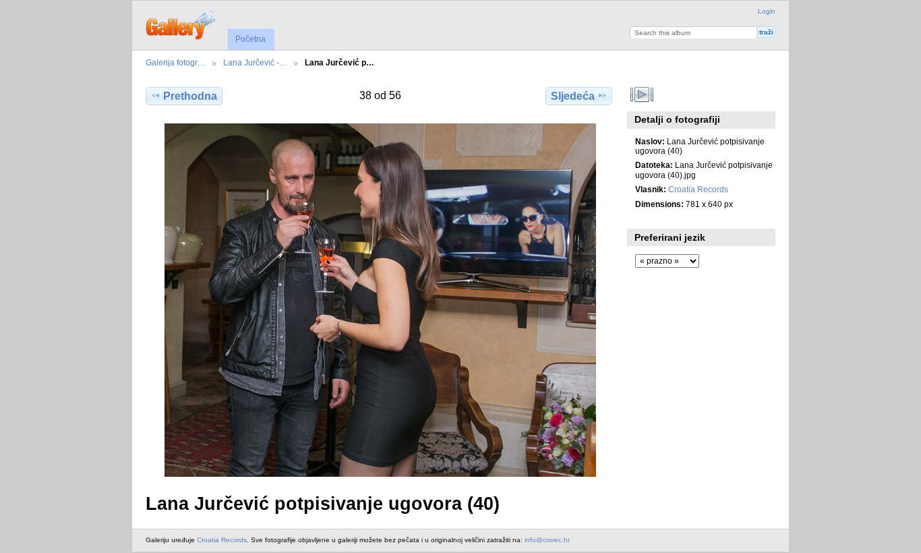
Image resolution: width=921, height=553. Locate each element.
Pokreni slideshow (642, 94)
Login (766, 11)
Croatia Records (698, 189)
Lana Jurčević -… (255, 62)
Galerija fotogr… (176, 62)
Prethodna (190, 96)
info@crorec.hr (547, 540)
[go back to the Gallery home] (182, 23)
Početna (250, 39)
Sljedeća (573, 96)
